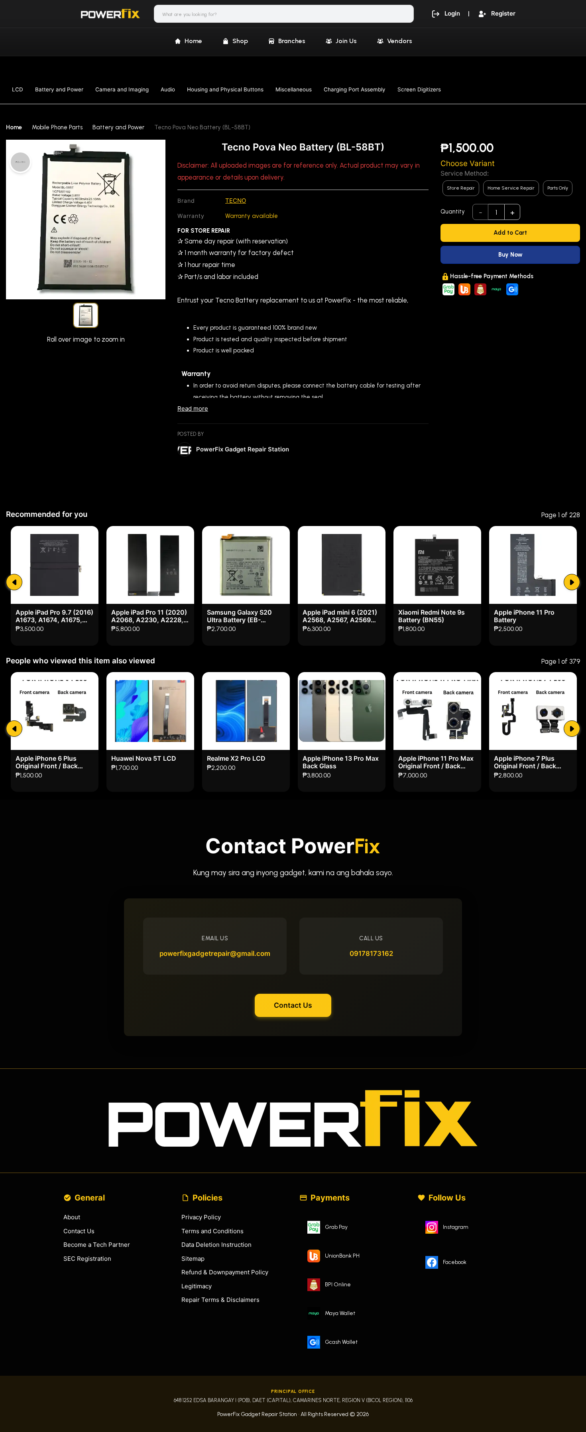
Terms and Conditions (212, 1231)
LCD (17, 89)
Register (503, 13)
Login (452, 13)
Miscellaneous (293, 89)
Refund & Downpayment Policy (224, 1272)
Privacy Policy (201, 1217)
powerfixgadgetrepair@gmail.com (214, 953)
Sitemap (193, 1258)
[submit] (14, 582)
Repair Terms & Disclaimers (220, 1299)
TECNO (235, 200)
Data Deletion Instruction (216, 1244)
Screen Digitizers (419, 89)
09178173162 (371, 953)
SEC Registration (87, 1258)
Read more (192, 408)
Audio (168, 89)
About (71, 1217)
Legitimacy (196, 1286)
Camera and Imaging (122, 89)
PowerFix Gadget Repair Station (242, 449)
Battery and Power (59, 89)
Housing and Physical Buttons (225, 89)
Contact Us (293, 1005)
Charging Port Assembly (354, 89)
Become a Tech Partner (96, 1244)
